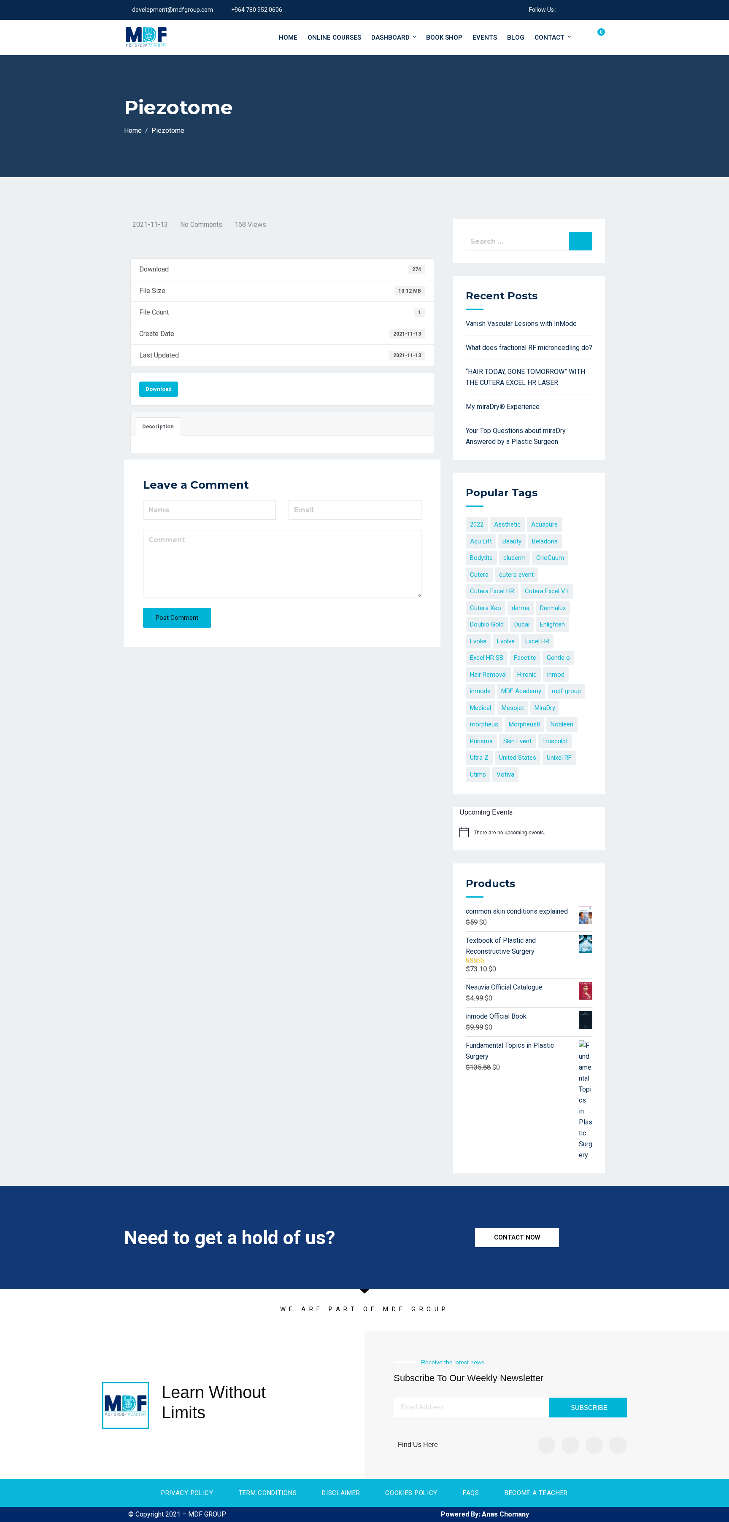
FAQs (471, 1493)
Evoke (478, 641)
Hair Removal (488, 674)
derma (520, 608)
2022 (476, 524)
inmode (480, 691)
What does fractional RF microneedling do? (529, 348)
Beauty (511, 541)
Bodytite (481, 558)
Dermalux (553, 608)
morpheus (484, 724)
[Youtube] (618, 1445)
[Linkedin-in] (594, 1445)
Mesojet (513, 708)
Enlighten (552, 624)
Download (159, 389)
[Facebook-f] (547, 1445)
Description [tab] (158, 426)
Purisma (481, 741)
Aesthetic (507, 524)
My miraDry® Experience (503, 407)
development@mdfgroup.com (172, 9)
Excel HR (537, 641)
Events (484, 37)
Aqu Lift (481, 541)
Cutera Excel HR (492, 591)
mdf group (566, 691)
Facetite (525, 658)
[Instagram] (570, 1445)
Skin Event (517, 741)
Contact (549, 37)
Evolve (506, 641)
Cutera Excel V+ (547, 591)
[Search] (580, 241)
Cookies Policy (411, 1493)
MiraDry (545, 708)
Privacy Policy (187, 1493)
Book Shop (444, 37)
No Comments (201, 225)
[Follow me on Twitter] (573, 9)
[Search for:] (529, 241)
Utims (478, 774)
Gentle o (558, 658)
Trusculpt (555, 741)
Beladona (545, 541)
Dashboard (390, 37)
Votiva (505, 774)
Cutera (479, 574)
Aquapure (544, 524)
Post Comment (177, 617)
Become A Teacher (536, 1493)
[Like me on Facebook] (562, 9)
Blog (515, 37)
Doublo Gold (487, 624)
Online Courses (334, 37)
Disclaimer (341, 1493)
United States (517, 757)
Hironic (527, 674)
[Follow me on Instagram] (594, 9)
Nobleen (562, 724)
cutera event (516, 574)
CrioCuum (550, 558)
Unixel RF (559, 757)
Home (288, 37)
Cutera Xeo (485, 608)
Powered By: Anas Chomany (485, 1514)
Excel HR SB (486, 658)
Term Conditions (268, 1493)
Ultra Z (479, 757)
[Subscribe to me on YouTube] (583, 9)
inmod (555, 674)
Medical (480, 708)
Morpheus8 (524, 724)
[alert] (509, 832)
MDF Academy (521, 691)
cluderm (514, 558)
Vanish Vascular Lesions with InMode (521, 324)
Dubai (521, 624)
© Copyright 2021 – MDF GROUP (177, 1514)
